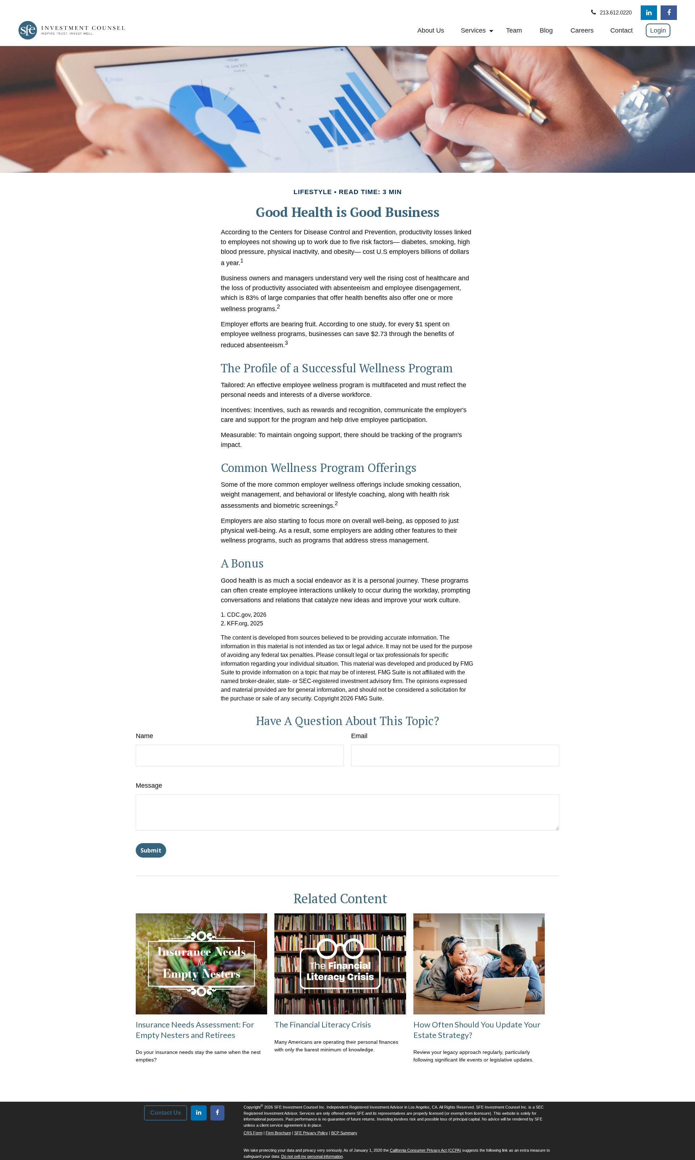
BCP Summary (344, 1133)
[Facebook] (669, 12)
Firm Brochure (278, 1133)
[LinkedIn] (649, 12)
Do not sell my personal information (312, 1156)
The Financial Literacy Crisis (322, 1024)
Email (359, 736)
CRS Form (253, 1133)
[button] (430, 30)
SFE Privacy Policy (311, 1133)
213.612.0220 (616, 12)
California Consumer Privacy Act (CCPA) (425, 1150)
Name (144, 736)
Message (149, 785)
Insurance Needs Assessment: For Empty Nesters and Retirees (195, 1029)
